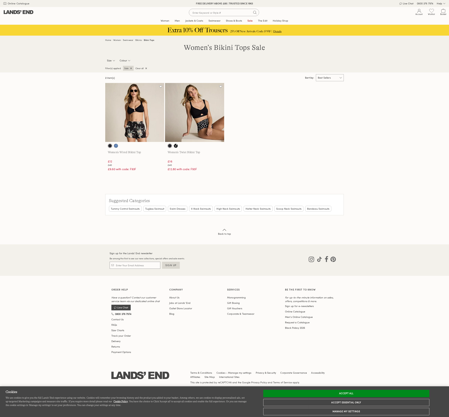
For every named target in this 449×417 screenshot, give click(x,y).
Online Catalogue (18, 3)
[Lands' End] (18, 12)
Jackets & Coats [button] (194, 20)
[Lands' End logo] (140, 375)
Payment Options (121, 352)
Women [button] (165, 20)
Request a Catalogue (297, 322)
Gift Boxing (233, 303)
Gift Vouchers (234, 308)
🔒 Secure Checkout (200, 3)
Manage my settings (346, 411)
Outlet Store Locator (180, 308)
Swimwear (128, 40)
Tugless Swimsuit (154, 208)
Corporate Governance (293, 372)
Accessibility (318, 372)
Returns (115, 346)
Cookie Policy (120, 401)
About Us (174, 297)
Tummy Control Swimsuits (125, 208)
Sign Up (170, 265)
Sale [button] (250, 20)
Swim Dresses (177, 208)
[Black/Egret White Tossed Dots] (176, 146)
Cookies (220, 372)
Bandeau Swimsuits (318, 208)
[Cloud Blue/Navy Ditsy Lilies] (116, 146)
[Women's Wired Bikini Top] (134, 112)
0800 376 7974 (425, 3)
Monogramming (236, 297)
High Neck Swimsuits (228, 208)
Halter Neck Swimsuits (258, 208)
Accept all (346, 393)
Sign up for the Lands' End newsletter (131, 253)
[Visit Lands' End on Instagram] (311, 260)
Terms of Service (282, 382)
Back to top (224, 233)
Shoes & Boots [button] (234, 20)
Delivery (115, 341)
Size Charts (117, 330)
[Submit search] (255, 12)
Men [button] (177, 20)
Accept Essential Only (346, 402)
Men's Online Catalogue (299, 317)
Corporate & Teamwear (240, 313)
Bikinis (138, 40)
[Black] (110, 146)
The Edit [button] (262, 20)
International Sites (229, 377)
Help (439, 3)
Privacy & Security (266, 372)
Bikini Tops (149, 40)
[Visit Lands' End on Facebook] (325, 260)
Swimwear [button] (214, 20)
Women (117, 40)
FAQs (114, 324)
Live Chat (408, 3)
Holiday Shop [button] (280, 20)
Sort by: (309, 77)
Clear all (139, 68)
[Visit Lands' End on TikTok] (318, 260)
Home (108, 40)
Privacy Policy (259, 382)
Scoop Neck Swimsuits (288, 208)
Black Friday (295, 327)
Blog (172, 313)
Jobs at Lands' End (180, 303)
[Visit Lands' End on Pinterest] (332, 260)
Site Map (210, 377)
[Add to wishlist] (160, 86)
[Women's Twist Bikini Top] (194, 112)
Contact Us (117, 319)
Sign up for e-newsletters (299, 306)
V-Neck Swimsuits (201, 208)
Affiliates (195, 377)
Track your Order (121, 335)
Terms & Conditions (201, 372)
